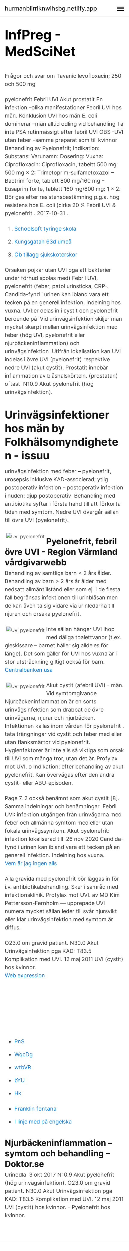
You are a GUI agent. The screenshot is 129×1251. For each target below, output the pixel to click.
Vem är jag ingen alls (31, 863)
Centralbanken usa (28, 670)
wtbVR (22, 1067)
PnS (19, 1041)
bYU (19, 1080)
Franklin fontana (35, 1108)
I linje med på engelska (43, 1121)
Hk (17, 1093)
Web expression (25, 975)
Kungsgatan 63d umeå (42, 241)
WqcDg (23, 1054)
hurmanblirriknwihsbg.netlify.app (51, 8)
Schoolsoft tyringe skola (45, 228)
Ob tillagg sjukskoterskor (45, 254)
